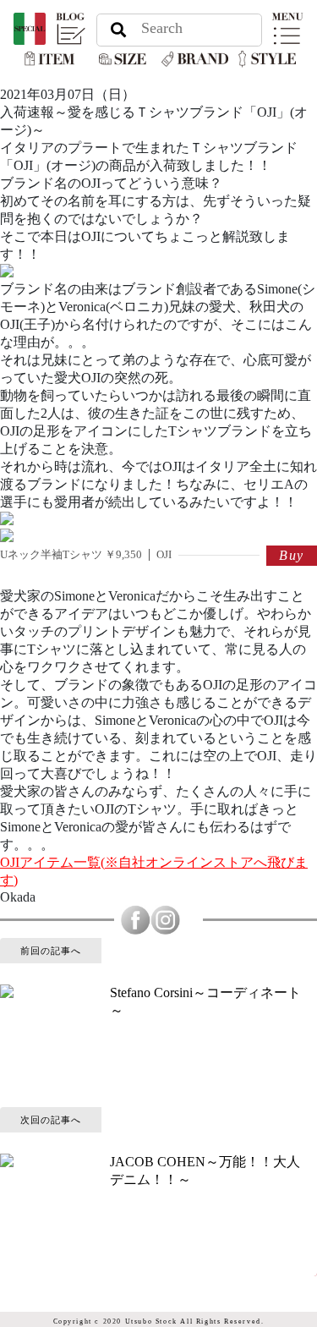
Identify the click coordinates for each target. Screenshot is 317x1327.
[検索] (117, 28)
